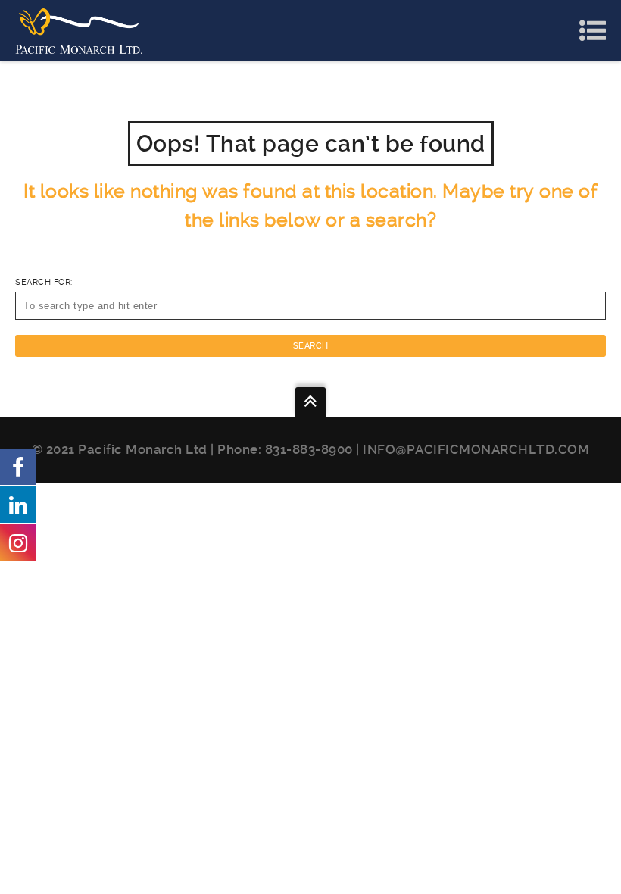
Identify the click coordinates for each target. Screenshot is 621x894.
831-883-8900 (309, 449)
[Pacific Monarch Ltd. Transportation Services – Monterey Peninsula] (78, 30)
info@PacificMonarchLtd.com (476, 449)
